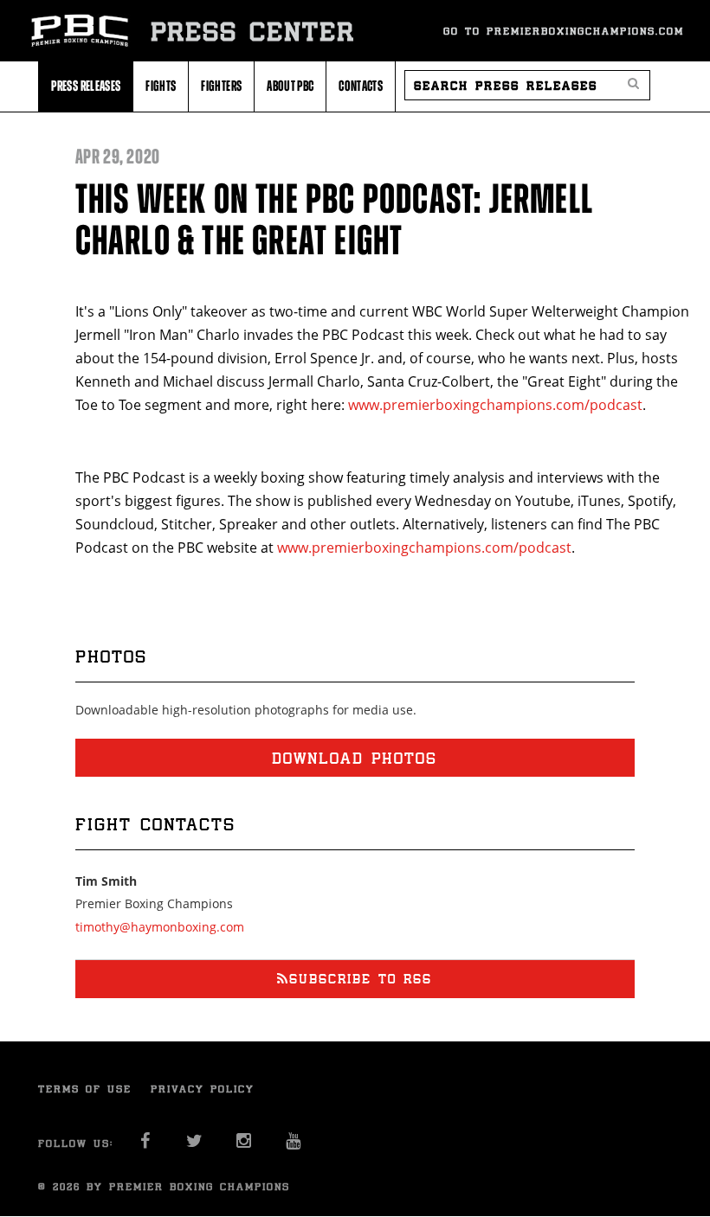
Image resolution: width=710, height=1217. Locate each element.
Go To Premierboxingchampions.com (563, 30)
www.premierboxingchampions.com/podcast (495, 404)
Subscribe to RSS (360, 978)
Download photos (354, 757)
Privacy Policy (203, 1088)
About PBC (290, 85)
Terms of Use (85, 1088)
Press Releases (85, 85)
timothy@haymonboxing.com (159, 927)
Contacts (361, 85)
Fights (160, 85)
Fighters (221, 85)
